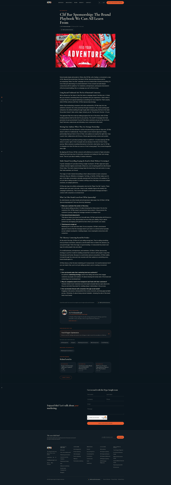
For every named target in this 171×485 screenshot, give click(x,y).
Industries (69, 2)
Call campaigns (77, 454)
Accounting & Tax (90, 451)
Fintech (88, 449)
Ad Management (64, 342)
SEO (61, 463)
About (48, 462)
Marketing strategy (64, 461)
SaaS (88, 461)
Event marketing (77, 456)
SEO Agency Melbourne (105, 456)
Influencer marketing (64, 466)
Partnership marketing (78, 461)
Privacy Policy (114, 479)
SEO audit (62, 450)
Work (75, 2)
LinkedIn (49, 457)
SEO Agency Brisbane (104, 454)
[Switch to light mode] (99, 2)
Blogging (62, 472)
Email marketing (77, 451)
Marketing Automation (83, 342)
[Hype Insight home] (49, 2)
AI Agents (73, 342)
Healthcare (89, 463)
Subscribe (120, 437)
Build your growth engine (115, 2)
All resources (116, 467)
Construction (90, 458)
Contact (88, 2)
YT (55, 457)
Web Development (95, 342)
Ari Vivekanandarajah (65, 26)
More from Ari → (73, 320)
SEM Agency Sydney (104, 458)
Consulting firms (90, 454)
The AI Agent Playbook (118, 450)
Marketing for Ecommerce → (67, 350)
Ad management (77, 449)
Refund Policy (121, 479)
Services (61, 2)
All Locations (103, 449)
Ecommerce (89, 456)
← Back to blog (66, 377)
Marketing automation (65, 454)
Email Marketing (104, 342)
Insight (81, 2)
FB (53, 457)
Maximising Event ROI (117, 464)
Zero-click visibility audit (65, 452)
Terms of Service (106, 479)
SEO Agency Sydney (104, 451)
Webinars (75, 458)
